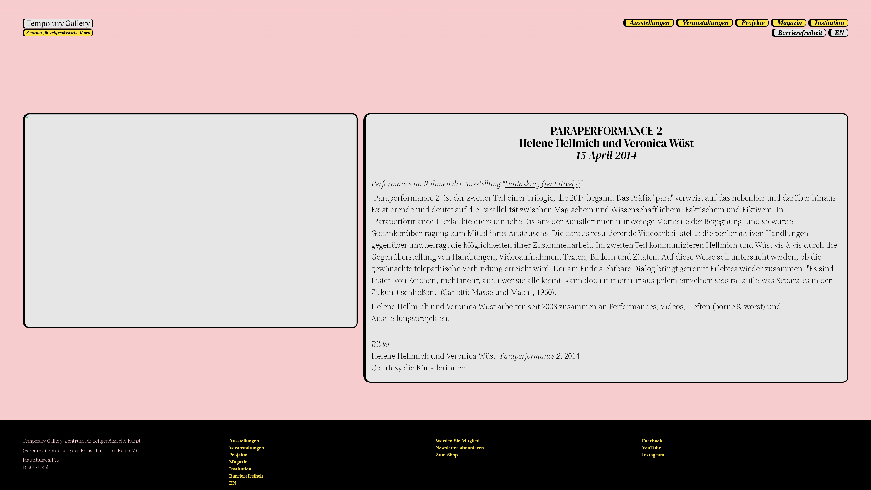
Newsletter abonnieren (460, 448)
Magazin (238, 462)
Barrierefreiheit (246, 476)
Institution (240, 469)
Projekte (238, 455)
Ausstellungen (244, 440)
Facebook (652, 440)
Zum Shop (447, 455)
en (232, 483)
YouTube (651, 448)
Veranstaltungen (246, 448)
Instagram (653, 455)
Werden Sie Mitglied (458, 440)
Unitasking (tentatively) (542, 183)
